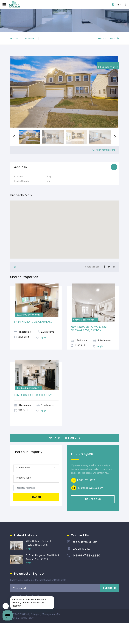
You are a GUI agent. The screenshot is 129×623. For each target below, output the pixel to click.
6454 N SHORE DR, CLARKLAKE (33, 322)
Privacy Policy (27, 618)
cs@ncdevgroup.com (85, 542)
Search (36, 497)
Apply (43, 337)
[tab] (64, 167)
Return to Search (108, 38)
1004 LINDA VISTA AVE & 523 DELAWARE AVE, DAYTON (88, 328)
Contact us (93, 499)
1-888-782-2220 (86, 480)
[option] (64, 92)
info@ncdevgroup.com (90, 487)
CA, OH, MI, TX (81, 549)
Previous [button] (14, 137)
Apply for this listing (105, 150)
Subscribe (109, 588)
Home (14, 38)
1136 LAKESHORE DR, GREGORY (33, 395)
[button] (64, 167)
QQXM (16, 618)
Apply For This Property (64, 437)
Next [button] (115, 137)
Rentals (29, 38)
